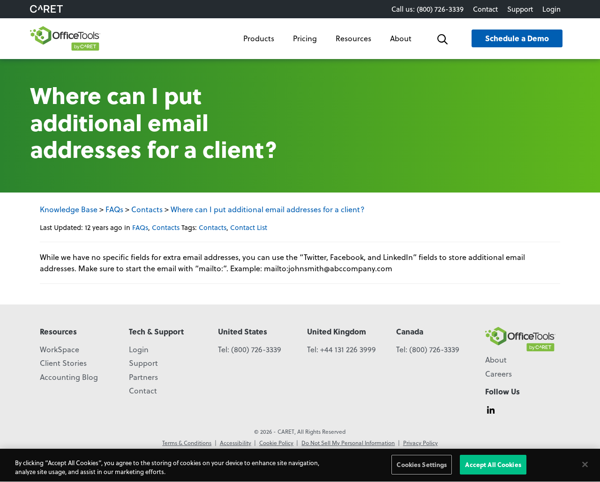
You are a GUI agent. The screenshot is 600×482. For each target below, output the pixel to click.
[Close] (585, 464)
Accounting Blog (69, 376)
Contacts (147, 209)
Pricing (305, 38)
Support (520, 9)
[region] (300, 465)
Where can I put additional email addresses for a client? (268, 209)
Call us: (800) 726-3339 (427, 9)
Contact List (248, 227)
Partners (143, 376)
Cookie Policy (276, 442)
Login (551, 9)
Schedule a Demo (517, 38)
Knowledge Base (69, 209)
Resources (353, 38)
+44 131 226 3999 (348, 349)
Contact (485, 9)
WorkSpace (59, 349)
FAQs (114, 209)
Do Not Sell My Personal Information (348, 442)
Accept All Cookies (493, 464)
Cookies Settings (422, 464)
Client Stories (63, 362)
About (401, 38)
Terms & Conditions (186, 442)
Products (258, 38)
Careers (498, 373)
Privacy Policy (420, 442)
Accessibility (235, 442)
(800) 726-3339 (256, 349)
